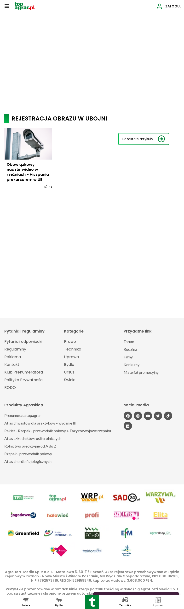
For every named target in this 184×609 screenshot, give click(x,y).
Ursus (69, 372)
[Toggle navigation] (7, 6)
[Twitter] (158, 416)
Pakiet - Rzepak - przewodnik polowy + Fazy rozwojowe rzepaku (57, 430)
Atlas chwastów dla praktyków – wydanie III (40, 423)
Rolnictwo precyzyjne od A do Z (30, 446)
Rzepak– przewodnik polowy (28, 453)
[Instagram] (138, 416)
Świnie (69, 380)
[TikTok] (168, 416)
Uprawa (71, 357)
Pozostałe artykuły (137, 139)
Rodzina (130, 349)
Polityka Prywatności (23, 380)
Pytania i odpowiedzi (23, 341)
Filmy (128, 357)
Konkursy (131, 364)
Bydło (69, 364)
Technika (72, 349)
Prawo (70, 341)
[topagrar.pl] (24, 6)
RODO (10, 387)
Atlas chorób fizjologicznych (28, 461)
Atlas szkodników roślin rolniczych (32, 438)
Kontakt (11, 364)
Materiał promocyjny (141, 372)
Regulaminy (15, 349)
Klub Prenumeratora (23, 372)
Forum (129, 341)
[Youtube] (148, 416)
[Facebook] (128, 416)
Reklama (12, 357)
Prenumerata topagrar (22, 415)
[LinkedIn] (128, 426)
